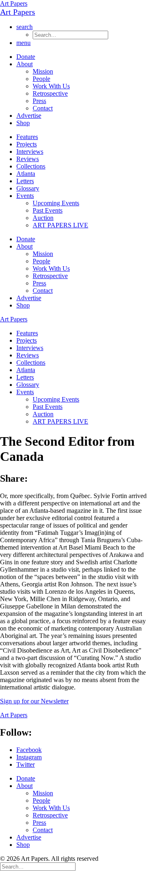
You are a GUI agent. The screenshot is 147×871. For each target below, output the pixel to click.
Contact (43, 108)
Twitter (25, 764)
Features (27, 136)
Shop (23, 122)
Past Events (47, 210)
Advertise (28, 115)
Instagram (29, 757)
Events (25, 195)
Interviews (29, 151)
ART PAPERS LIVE (60, 225)
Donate (25, 56)
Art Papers (13, 3)
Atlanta (25, 173)
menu (23, 42)
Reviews (27, 158)
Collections (30, 166)
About (24, 64)
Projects (26, 144)
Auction (43, 217)
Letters (25, 180)
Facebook (29, 749)
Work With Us (51, 86)
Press (39, 100)
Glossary (27, 188)
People (41, 78)
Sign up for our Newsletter (34, 701)
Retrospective (50, 93)
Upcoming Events (56, 203)
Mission (43, 71)
